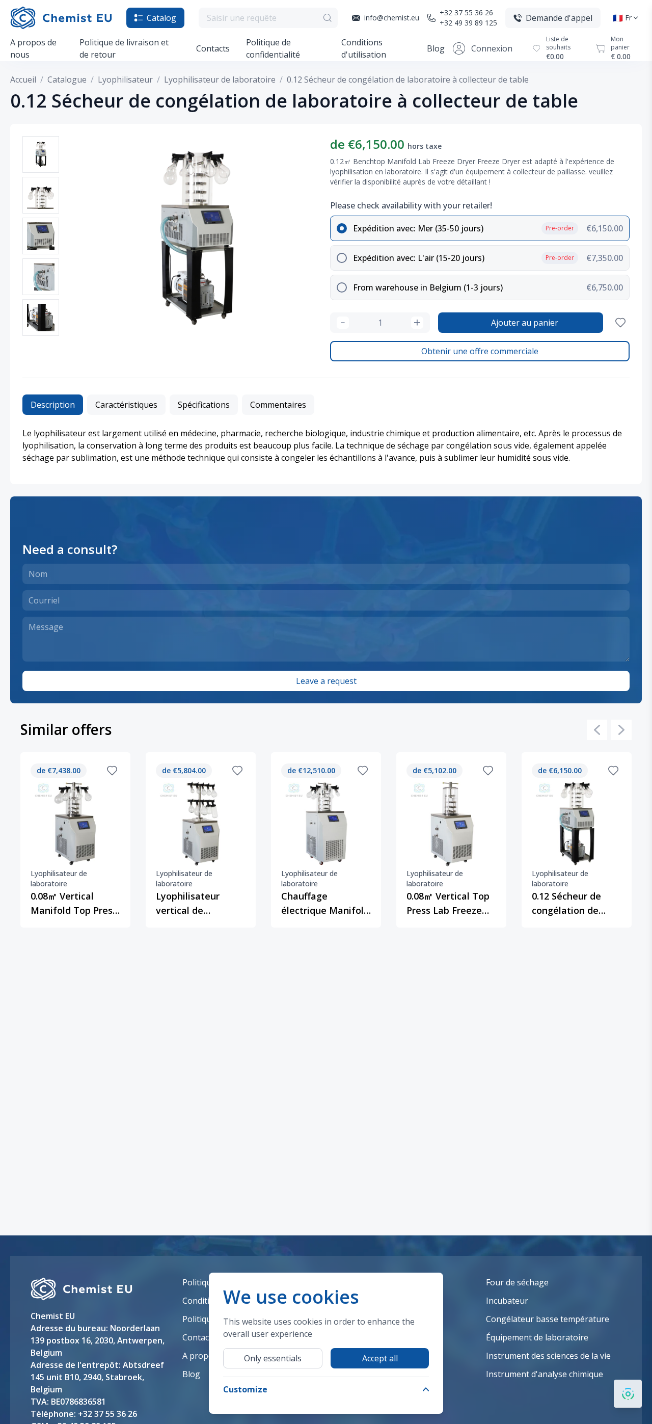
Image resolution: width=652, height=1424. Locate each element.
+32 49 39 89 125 (468, 23)
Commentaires (278, 404)
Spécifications (204, 404)
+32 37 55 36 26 (466, 12)
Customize (245, 1389)
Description (53, 404)
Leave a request (326, 681)
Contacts (213, 48)
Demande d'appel (559, 17)
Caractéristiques (126, 404)
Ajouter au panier (524, 322)
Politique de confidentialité (273, 48)
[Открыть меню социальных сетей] (628, 1394)
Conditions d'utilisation (363, 48)
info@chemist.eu (391, 17)
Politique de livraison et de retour (124, 48)
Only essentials (273, 1358)
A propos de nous (33, 48)
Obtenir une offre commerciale (479, 351)
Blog (436, 48)
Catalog (161, 17)
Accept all (380, 1358)
